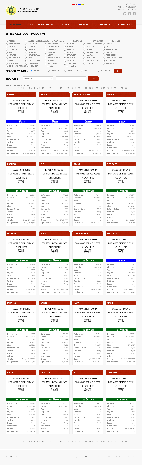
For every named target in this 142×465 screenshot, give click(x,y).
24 (93, 88)
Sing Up (132, 4)
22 (86, 88)
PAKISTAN (91, 58)
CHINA (12, 47)
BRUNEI (70, 44)
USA (51, 66)
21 (82, 88)
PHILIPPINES (34, 61)
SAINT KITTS (73, 61)
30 (115, 88)
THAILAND (71, 63)
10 (43, 88)
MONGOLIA (111, 55)
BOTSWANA (53, 44)
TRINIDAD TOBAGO (17, 66)
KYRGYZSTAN (34, 55)
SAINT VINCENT (94, 61)
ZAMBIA (72, 66)
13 (54, 88)
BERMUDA (32, 44)
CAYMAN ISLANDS (94, 44)
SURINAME (13, 63)
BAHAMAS (77, 41)
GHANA (31, 49)
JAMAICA (51, 52)
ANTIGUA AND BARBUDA (38, 41)
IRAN (11, 52)
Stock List (89, 457)
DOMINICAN (53, 47)
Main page (15, 24)
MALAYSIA (71, 55)
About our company (41, 24)
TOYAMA (110, 63)
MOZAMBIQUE (15, 58)
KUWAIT (12, 55)
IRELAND (32, 52)
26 (101, 88)
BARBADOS (116, 41)
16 (64, 88)
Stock (65, 24)
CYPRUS (31, 47)
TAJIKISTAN (33, 63)
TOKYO (90, 63)
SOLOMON (110, 61)
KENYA (109, 52)
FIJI (107, 47)
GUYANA (70, 49)
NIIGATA (71, 58)
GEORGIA (13, 49)
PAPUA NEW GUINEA (114, 58)
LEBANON (52, 55)
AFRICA (12, 41)
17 (68, 88)
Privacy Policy (15, 457)
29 (111, 88)
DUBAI (70, 47)
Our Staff (104, 24)
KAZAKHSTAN (92, 52)
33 (126, 88)
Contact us (125, 24)
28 (108, 88)
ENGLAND (91, 47)
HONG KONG (111, 49)
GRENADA (52, 49)
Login (126, 4)
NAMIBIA (32, 58)
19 (75, 88)
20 (79, 88)
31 (119, 88)
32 (122, 88)
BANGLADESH (98, 41)
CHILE (109, 44)
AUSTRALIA (59, 41)
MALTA (89, 55)
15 (61, 88)
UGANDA (34, 66)
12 (50, 88)
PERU (11, 61)
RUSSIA (51, 61)
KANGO (70, 52)
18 (72, 88)
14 (57, 88)
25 (97, 88)
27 (104, 88)
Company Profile (104, 457)
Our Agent (84, 24)
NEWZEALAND (54, 58)
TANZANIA (52, 63)
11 (46, 88)
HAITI (89, 49)
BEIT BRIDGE (14, 44)
